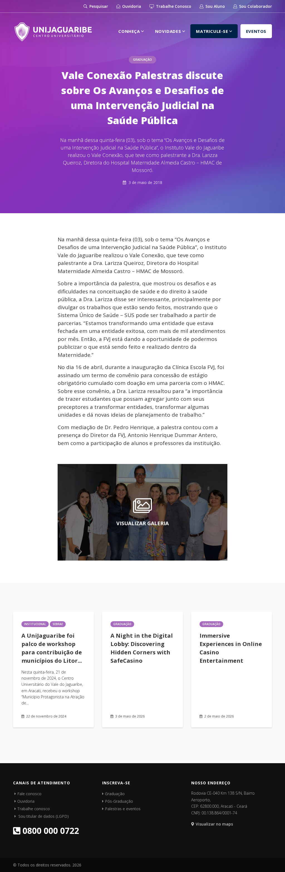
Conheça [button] (129, 31)
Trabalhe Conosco (173, 6)
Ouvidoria (131, 6)
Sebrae (58, 624)
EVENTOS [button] (256, 31)
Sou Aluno (214, 6)
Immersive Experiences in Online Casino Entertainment (231, 648)
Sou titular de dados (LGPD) (43, 816)
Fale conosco (29, 793)
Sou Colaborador (255, 6)
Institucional (35, 624)
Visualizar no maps (214, 824)
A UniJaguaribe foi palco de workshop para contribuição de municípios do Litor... (51, 648)
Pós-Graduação (119, 801)
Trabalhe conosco (33, 808)
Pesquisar (98, 6)
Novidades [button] (168, 31)
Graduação (142, 59)
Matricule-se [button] (212, 31)
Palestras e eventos (123, 808)
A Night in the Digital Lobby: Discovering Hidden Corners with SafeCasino (141, 648)
